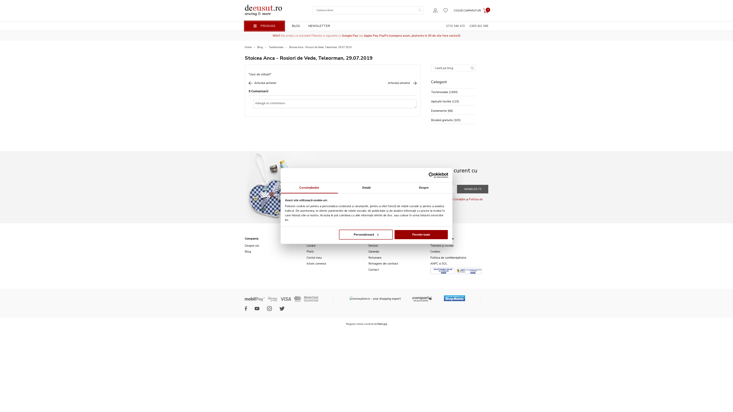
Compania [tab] (251, 239)
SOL (444, 264)
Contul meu (314, 258)
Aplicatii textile (441, 101)
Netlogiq (382, 324)
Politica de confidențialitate (448, 258)
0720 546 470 (455, 26)
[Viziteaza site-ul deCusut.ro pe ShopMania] (454, 296)
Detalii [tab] (366, 187)
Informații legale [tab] (442, 239)
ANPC (434, 264)
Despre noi (252, 246)
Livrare (311, 246)
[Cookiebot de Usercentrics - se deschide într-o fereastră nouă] (431, 175)
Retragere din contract (383, 264)
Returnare (375, 258)
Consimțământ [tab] (309, 187)
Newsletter (319, 26)
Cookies (435, 251)
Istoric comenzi (316, 264)
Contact (373, 270)
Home (248, 47)
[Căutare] (472, 68)
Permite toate (421, 234)
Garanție (373, 251)
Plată (310, 251)
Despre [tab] (424, 187)
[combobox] (368, 10)
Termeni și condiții (442, 246)
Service (373, 246)
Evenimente (439, 111)
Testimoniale (276, 47)
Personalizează (364, 234)
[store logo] (263, 10)
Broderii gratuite (442, 120)
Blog (296, 26)
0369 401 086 (479, 26)
